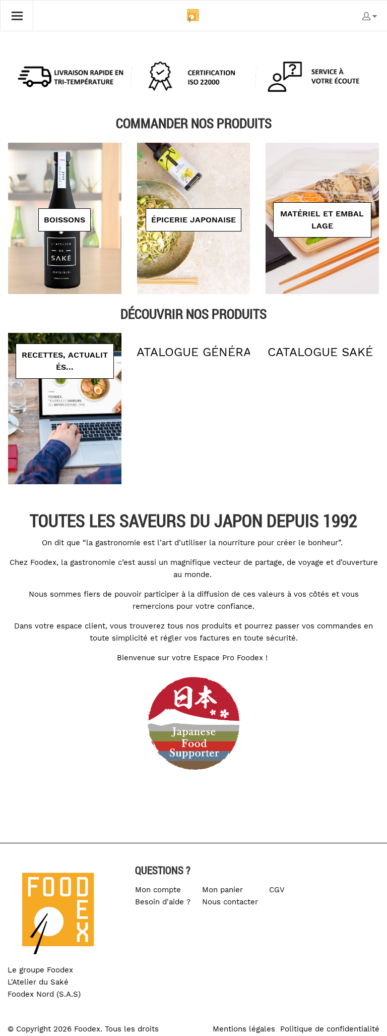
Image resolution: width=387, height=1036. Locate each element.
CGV (277, 889)
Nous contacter (230, 901)
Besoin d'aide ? (162, 901)
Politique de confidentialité (329, 1028)
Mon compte (158, 889)
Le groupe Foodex (40, 969)
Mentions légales (244, 1028)
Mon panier (222, 889)
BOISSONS (64, 219)
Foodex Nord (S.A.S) (44, 994)
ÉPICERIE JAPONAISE (193, 219)
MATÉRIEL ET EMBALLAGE (322, 220)
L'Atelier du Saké (38, 982)
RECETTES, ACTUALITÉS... (65, 361)
